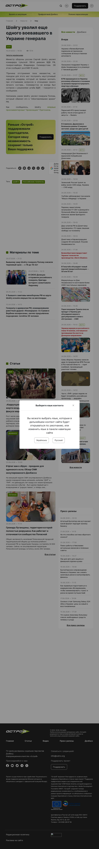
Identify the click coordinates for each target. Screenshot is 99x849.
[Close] (73, 405)
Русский (59, 440)
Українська (41, 440)
